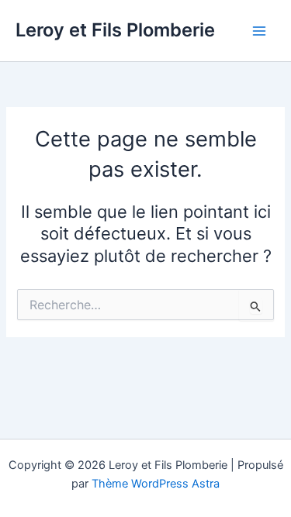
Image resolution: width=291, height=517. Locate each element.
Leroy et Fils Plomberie (115, 30)
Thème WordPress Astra (156, 484)
